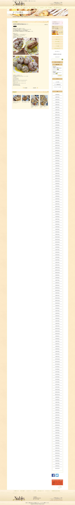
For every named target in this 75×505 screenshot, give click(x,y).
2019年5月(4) (57, 315)
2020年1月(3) (57, 295)
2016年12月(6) (57, 389)
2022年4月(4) (57, 226)
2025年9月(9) (57, 122)
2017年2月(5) (57, 384)
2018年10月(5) (57, 333)
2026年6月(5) (57, 99)
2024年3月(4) (57, 168)
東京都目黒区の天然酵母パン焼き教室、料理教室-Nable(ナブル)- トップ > (23, 16)
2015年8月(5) (57, 430)
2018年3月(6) (57, 351)
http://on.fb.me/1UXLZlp (16, 85)
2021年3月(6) (57, 259)
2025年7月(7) (57, 127)
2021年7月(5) (57, 249)
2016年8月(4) (57, 399)
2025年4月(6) (57, 135)
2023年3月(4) (57, 198)
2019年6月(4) (57, 313)
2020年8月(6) (57, 277)
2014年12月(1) (57, 450)
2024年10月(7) (57, 150)
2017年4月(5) (57, 379)
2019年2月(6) (57, 323)
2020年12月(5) (57, 267)
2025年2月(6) (57, 140)
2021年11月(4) (57, 239)
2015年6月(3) (57, 435)
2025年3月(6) (57, 137)
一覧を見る (59, 75)
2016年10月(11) (57, 394)
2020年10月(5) (57, 272)
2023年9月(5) (57, 183)
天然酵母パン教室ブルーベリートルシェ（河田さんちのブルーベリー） (57, 68)
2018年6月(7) (57, 343)
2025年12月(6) (57, 114)
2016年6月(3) (57, 404)
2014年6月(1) (57, 465)
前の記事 (25, 87)
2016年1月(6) (57, 417)
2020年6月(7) (57, 282)
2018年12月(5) (57, 328)
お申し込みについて (57, 48)
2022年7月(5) (57, 219)
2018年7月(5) (57, 341)
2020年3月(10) (57, 290)
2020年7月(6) (57, 280)
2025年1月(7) (57, 142)
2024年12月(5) (57, 145)
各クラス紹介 (57, 41)
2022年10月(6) (57, 211)
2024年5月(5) (57, 163)
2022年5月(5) (57, 224)
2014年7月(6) (57, 463)
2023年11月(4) (57, 178)
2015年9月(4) (57, 427)
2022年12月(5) (57, 206)
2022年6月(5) (57, 221)
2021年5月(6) (57, 254)
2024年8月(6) (57, 155)
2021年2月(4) (57, 262)
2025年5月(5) (57, 132)
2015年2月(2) (57, 445)
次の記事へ (34, 87)
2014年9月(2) (57, 458)
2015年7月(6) (57, 432)
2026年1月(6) (57, 112)
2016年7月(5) (57, 402)
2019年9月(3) (57, 305)
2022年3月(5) (57, 229)
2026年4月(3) (57, 104)
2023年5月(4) (57, 193)
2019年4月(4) (57, 318)
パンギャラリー (57, 43)
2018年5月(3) (57, 346)
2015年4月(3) (57, 440)
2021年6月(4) (57, 252)
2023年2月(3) (57, 201)
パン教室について (57, 39)
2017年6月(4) (57, 374)
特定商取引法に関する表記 (57, 54)
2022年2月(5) (57, 231)
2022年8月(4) (57, 216)
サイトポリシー (57, 51)
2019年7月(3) (57, 310)
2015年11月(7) (57, 422)
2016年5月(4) (57, 407)
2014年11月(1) (57, 453)
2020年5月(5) (57, 285)
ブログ (34, 16)
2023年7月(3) (57, 188)
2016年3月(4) (57, 412)
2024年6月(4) (57, 160)
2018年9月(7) (57, 336)
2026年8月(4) (57, 94)
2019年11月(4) (57, 300)
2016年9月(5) (57, 397)
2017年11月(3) (57, 361)
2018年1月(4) (57, 356)
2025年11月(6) (57, 117)
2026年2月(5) (57, 109)
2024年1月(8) (57, 173)
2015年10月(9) (57, 425)
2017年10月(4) (57, 364)
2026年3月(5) (57, 107)
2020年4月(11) (57, 287)
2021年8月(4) (57, 247)
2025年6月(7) (57, 130)
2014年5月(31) (57, 468)
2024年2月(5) (57, 170)
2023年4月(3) (57, 196)
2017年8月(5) (57, 369)
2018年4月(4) (57, 348)
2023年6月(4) (57, 191)
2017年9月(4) (57, 366)
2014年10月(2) (57, 455)
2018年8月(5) (57, 338)
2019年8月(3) (57, 308)
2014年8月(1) (57, 460)
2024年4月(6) (57, 165)
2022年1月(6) (57, 234)
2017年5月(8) (57, 376)
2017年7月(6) (57, 371)
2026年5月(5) (57, 102)
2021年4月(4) (57, 257)
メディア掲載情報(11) (57, 84)
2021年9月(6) (57, 244)
